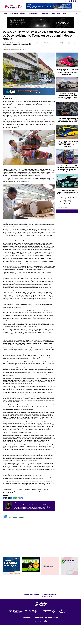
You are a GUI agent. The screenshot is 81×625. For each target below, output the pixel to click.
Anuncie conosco (33, 13)
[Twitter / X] (65, 1)
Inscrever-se (67, 211)
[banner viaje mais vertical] (69, 583)
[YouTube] (67, 1)
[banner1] (29, 91)
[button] (26, 13)
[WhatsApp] (77, 1)
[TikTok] (73, 1)
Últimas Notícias (14, 13)
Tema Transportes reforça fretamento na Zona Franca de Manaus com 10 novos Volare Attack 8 (67, 96)
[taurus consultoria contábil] (40, 22)
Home (5, 13)
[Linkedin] (69, 1)
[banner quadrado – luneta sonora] (50, 583)
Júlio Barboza (7, 48)
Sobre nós (22, 13)
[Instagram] (62, 1)
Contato (64, 13)
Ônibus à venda (56, 13)
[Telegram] (75, 1)
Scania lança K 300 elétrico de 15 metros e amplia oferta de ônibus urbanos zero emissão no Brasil (67, 120)
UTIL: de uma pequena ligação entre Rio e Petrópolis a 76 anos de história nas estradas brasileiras (67, 192)
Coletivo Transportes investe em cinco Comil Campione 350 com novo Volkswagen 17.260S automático (67, 144)
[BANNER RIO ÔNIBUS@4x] (11, 583)
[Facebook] (64, 1)
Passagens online (44, 13)
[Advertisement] (67, 223)
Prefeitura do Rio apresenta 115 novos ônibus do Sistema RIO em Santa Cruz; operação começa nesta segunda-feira (67, 168)
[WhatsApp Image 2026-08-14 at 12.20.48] (49, 6)
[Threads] (71, 1)
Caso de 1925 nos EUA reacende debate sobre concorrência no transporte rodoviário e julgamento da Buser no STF (67, 71)
